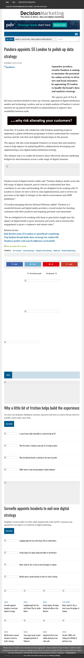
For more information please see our (42, 655)
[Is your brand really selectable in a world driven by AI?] (10, 438)
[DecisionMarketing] (42, 14)
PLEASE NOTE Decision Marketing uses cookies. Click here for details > (26, 6)
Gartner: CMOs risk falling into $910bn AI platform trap (69, 638)
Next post (50, 273)
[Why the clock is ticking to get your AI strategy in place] (10, 450)
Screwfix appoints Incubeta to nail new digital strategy (11, 608)
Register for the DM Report (27, 2)
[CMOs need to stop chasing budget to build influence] (10, 474)
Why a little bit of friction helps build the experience (41, 408)
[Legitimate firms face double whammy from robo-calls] (51, 627)
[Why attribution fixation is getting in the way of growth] (10, 462)
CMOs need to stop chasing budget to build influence (37, 469)
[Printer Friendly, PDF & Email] (15, 246)
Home (7, 2)
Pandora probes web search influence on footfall (29, 240)
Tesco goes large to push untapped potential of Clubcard (32, 638)
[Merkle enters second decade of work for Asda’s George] (10, 581)
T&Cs (13, 2)
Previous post (35, 273)
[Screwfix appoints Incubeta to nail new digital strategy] (13, 598)
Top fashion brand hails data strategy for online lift (31, 237)
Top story (66, 602)
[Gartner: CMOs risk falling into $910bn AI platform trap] (71, 627)
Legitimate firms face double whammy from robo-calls (50, 638)
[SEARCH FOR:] (68, 39)
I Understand (70, 653)
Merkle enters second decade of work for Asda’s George (38, 576)
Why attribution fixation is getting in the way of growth (38, 457)
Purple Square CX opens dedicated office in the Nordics (38, 552)
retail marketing (69, 250)
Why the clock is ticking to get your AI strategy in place (38, 445)
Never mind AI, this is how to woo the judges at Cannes (38, 564)
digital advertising (44, 250)
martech (56, 250)
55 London (17, 250)
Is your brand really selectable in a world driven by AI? (37, 433)
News (6, 602)
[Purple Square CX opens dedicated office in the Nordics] (10, 557)
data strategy (28, 250)
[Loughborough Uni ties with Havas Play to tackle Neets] (10, 545)
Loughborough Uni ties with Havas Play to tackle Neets (37, 540)
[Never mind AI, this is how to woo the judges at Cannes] (10, 569)
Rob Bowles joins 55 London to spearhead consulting (31, 233)
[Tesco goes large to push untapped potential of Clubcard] (32, 627)
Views (8, 375)
